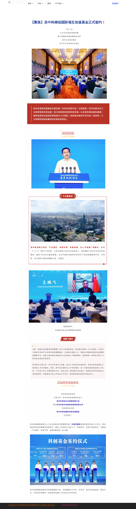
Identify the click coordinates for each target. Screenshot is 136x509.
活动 (39, 3)
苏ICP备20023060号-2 (70, 505)
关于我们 (58, 3)
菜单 (29, 3)
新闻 (49, 3)
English (115, 3)
